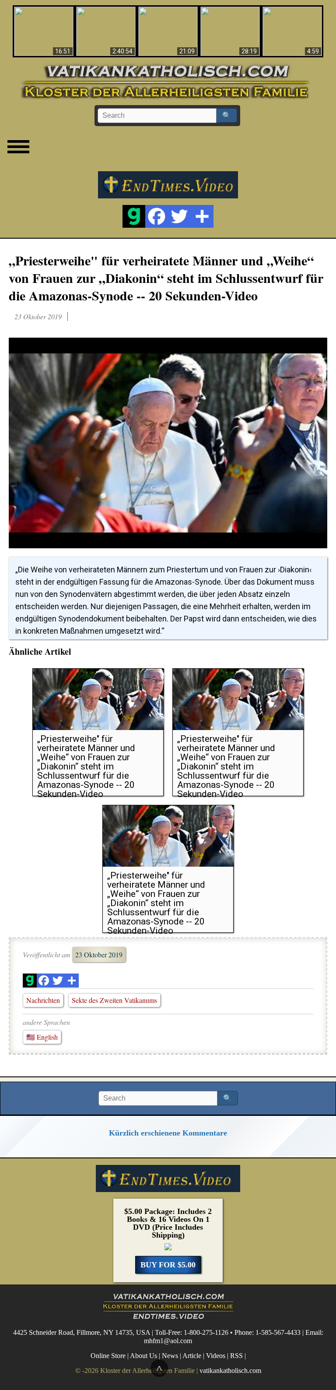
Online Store (108, 1355)
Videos (215, 1355)
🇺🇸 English (42, 1036)
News (170, 1355)
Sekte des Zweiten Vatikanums (114, 1000)
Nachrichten (43, 1000)
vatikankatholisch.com (230, 1370)
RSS (236, 1355)
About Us (143, 1355)
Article (191, 1355)
